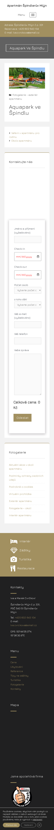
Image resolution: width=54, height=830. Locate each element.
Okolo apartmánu (21, 140)
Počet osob (21, 284)
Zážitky (25, 550)
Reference (16, 671)
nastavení (37, 819)
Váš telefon (21, 333)
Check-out (20, 266)
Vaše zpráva (21, 350)
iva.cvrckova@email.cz (26, 32)
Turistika (25, 559)
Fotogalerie (17, 684)
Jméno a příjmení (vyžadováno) (24, 230)
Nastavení (28, 825)
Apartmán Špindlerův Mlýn (27, 5)
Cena (13, 662)
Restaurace (26, 568)
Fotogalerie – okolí (20, 508)
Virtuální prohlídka (20, 493)
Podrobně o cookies (21, 486)
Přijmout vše (11, 825)
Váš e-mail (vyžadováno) (22, 315)
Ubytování (16, 666)
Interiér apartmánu (20, 515)
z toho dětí (20, 299)
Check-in (19, 248)
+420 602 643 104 (28, 28)
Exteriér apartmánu (20, 501)
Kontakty (15, 688)
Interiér (25, 541)
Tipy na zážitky (19, 675)
